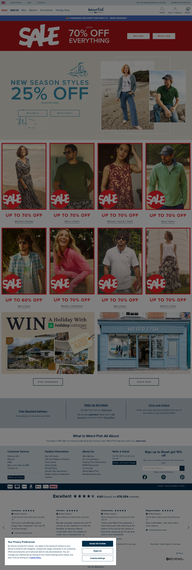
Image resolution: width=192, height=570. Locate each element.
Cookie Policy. (35, 558)
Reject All (97, 551)
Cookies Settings (97, 558)
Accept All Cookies (97, 543)
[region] (60, 551)
